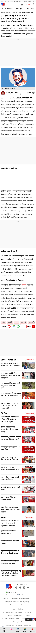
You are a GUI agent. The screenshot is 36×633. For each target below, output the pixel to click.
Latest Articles (8, 359)
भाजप (16, 322)
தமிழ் (34, 1)
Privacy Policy (24, 601)
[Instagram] (24, 587)
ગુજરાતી (25, 1)
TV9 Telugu (18, 612)
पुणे (25, 8)
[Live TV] (29, 4)
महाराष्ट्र (17, 8)
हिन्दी (2, 1)
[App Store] (23, 595)
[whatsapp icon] (18, 326)
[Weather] (22, 4)
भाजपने (23, 285)
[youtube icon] (9, 326)
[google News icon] (14, 326)
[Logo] (3, 4)
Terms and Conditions (17, 605)
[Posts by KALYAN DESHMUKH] (3, 93)
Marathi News (5, 12)
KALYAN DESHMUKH (11, 92)
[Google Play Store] (11, 593)
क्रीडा (28, 8)
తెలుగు (16, 1)
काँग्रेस (3, 322)
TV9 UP (22, 618)
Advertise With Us (25, 598)
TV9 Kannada (28, 612)
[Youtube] (28, 587)
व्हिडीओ (4, 413)
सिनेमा (32, 8)
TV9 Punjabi (26, 615)
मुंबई (21, 8)
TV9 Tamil (4, 618)
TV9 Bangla (8, 615)
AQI (25, 4)
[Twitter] (20, 587)
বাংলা (20, 1)
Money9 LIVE (17, 622)
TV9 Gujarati (17, 615)
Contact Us (7, 598)
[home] (2, 8)
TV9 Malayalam (14, 618)
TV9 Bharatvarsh (8, 612)
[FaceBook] (16, 587)
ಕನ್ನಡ (11, 1)
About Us (15, 598)
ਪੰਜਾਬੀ (29, 1)
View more (29, 360)
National (14, 12)
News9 (7, 1)
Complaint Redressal (12, 601)
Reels (3, 517)
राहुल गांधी (23, 322)
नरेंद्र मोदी (10, 322)
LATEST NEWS (8, 8)
